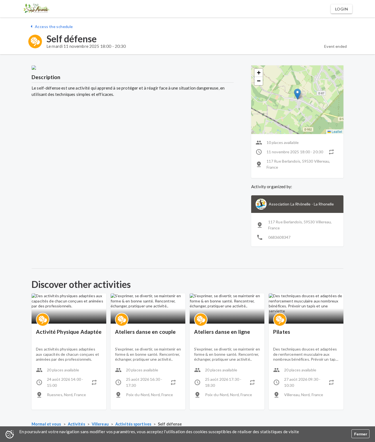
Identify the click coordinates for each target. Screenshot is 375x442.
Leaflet (336, 131)
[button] (341, 8)
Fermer (360, 434)
